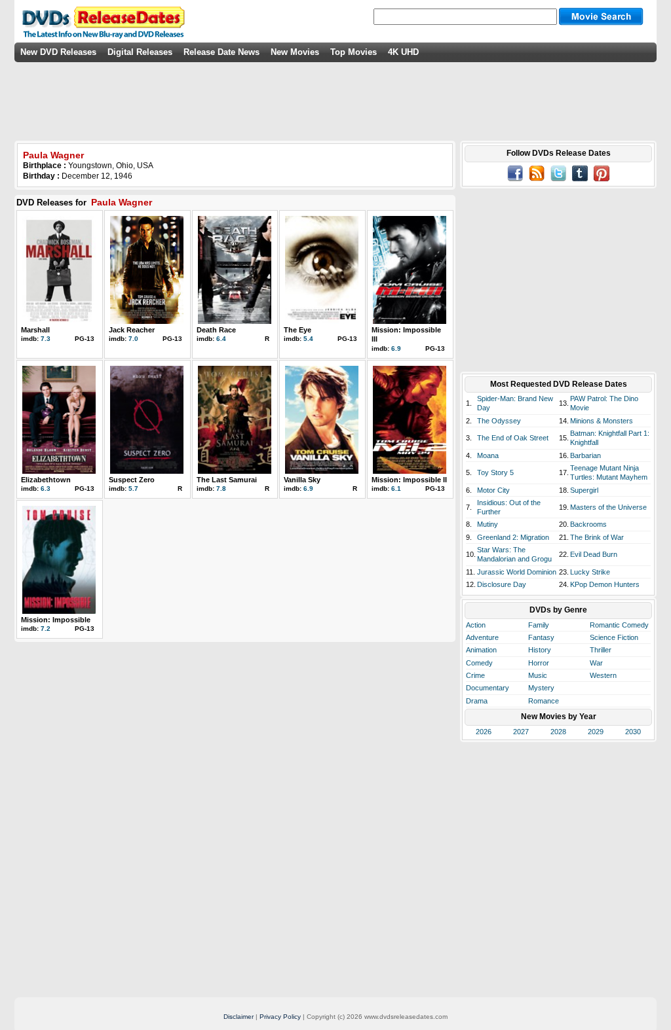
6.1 (396, 488)
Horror (538, 663)
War (596, 663)
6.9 (396, 348)
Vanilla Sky (302, 480)
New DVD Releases (58, 52)
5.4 (308, 338)
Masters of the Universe (608, 507)
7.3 (45, 338)
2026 (483, 732)
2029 (596, 732)
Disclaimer (238, 1016)
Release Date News (221, 52)
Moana (488, 455)
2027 (521, 732)
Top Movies (353, 52)
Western (603, 675)
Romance (543, 701)
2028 (558, 732)
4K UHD (403, 52)
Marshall (35, 330)
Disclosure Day (501, 584)
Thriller (600, 650)
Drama (477, 701)
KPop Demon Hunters (605, 584)
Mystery (541, 688)
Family (538, 625)
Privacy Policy (280, 1016)
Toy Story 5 (495, 472)
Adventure (482, 637)
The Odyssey (499, 421)
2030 (633, 732)
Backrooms (588, 524)
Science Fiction (614, 637)
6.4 (221, 338)
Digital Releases (139, 52)
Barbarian (585, 455)
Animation (481, 650)
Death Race (216, 330)
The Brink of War (597, 537)
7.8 (221, 488)
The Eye (297, 330)
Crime (475, 675)
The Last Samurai (227, 480)
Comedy (479, 663)
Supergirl (584, 490)
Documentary (487, 688)
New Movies (295, 52)
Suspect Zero (132, 480)
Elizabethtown (46, 480)
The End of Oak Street (512, 438)
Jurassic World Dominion (516, 572)
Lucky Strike (590, 572)
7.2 (45, 628)
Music (537, 675)
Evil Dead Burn (593, 554)
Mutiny (487, 524)
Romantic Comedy (619, 625)
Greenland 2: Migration (513, 537)
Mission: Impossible (55, 620)
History (539, 650)
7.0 (133, 338)
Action (476, 625)
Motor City (493, 490)
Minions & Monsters (601, 421)
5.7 (133, 488)
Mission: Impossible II (409, 480)
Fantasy (541, 637)
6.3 (45, 488)
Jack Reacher (132, 330)
